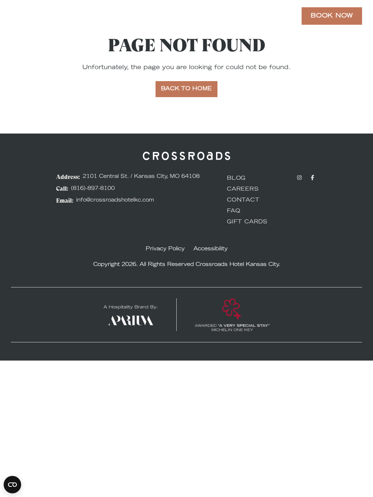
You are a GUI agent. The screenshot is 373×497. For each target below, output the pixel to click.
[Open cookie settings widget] (12, 484)
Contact (243, 200)
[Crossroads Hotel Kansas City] (43, 16)
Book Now (332, 16)
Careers (243, 189)
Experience (138, 16)
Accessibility (210, 249)
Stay (102, 16)
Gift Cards (247, 222)
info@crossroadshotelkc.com (115, 200)
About (271, 16)
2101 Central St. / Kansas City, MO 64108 (141, 176)
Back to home (186, 89)
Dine (209, 16)
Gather (238, 16)
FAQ (233, 211)
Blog (236, 178)
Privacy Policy (165, 249)
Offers (180, 16)
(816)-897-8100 (93, 188)
